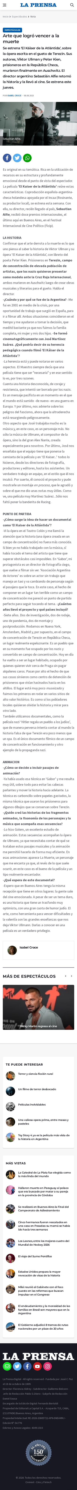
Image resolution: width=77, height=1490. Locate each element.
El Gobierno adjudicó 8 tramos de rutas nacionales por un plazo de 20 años (43, 1326)
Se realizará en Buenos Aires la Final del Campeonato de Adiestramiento (43, 1208)
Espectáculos (19, 16)
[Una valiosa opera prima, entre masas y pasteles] (10, 1122)
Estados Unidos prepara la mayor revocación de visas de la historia (39, 1273)
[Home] (38, 1357)
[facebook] (7, 158)
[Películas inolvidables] (10, 1106)
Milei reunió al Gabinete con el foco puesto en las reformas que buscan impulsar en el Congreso (41, 1290)
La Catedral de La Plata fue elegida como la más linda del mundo (44, 1174)
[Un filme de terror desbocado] (10, 1091)
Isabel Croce (14, 95)
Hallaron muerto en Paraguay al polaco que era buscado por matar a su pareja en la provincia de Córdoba (43, 1191)
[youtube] (37, 1366)
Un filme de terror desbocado (37, 1089)
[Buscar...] (72, 5)
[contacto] (7, 1366)
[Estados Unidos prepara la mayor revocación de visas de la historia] (10, 1273)
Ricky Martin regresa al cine (38, 1026)
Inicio (6, 16)
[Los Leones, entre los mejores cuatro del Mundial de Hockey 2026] (10, 1243)
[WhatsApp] (27, 158)
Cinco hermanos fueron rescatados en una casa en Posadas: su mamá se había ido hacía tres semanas (44, 1226)
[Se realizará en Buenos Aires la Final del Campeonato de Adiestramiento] (10, 1209)
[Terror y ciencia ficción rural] (10, 1076)
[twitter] (17, 158)
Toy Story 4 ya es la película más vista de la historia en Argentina (44, 1137)
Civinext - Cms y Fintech (38, 1482)
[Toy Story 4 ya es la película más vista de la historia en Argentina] (10, 1137)
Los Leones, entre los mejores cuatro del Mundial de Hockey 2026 (43, 1242)
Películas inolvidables (31, 1104)
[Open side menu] (4, 5)
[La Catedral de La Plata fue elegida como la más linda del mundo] (10, 1174)
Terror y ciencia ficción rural (35, 1074)
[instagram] (47, 1366)
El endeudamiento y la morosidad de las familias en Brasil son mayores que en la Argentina (44, 1309)
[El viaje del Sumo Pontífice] (10, 1258)
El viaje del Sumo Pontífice (35, 1256)
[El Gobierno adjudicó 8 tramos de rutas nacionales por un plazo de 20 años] (10, 1327)
